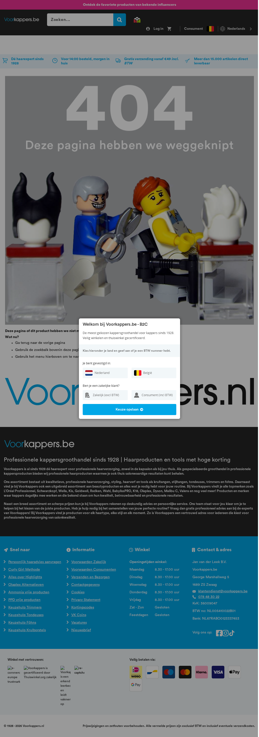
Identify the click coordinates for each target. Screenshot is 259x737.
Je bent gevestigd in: (97, 363)
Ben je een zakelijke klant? (101, 386)
